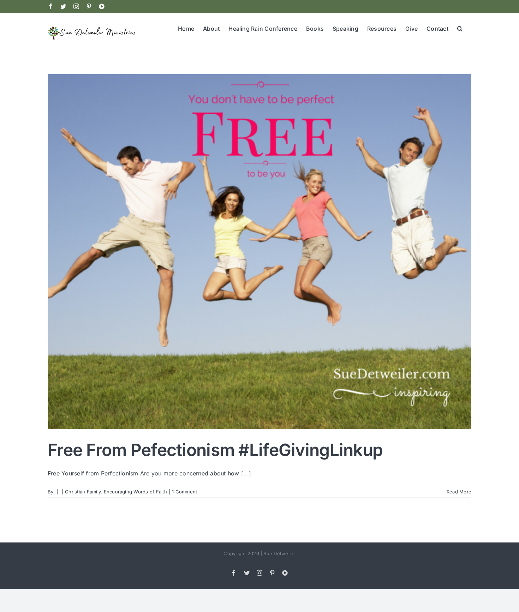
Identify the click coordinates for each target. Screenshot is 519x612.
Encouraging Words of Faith (135, 491)
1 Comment (184, 491)
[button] (460, 28)
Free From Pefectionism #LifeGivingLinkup (215, 449)
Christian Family (83, 491)
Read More (459, 491)
